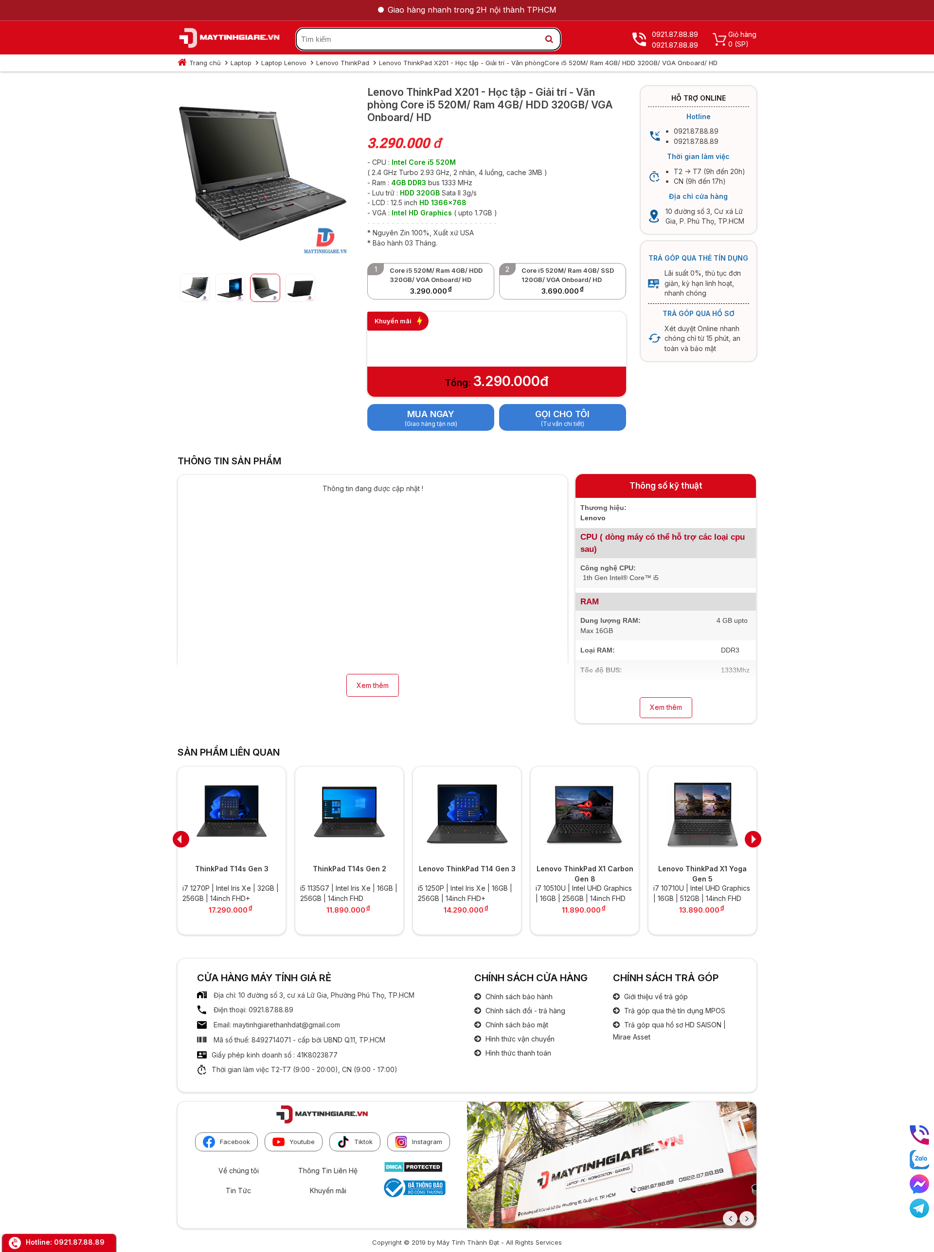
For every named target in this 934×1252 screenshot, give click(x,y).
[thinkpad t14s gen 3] (231, 814)
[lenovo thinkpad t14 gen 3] (467, 814)
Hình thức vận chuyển (519, 1039)
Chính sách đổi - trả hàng (524, 1010)
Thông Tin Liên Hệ (328, 1170)
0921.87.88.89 (79, 1242)
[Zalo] (919, 1159)
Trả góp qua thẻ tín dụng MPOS (673, 1010)
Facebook (235, 1142)
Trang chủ (205, 63)
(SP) (742, 44)
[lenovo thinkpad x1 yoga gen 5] (702, 814)
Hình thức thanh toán (517, 1053)
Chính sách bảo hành (518, 996)
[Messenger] (919, 1184)
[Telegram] (919, 1208)
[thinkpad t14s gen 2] (349, 814)
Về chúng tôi (238, 1170)
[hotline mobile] (919, 1135)
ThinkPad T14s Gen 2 (349, 868)
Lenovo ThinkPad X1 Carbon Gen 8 (585, 873)
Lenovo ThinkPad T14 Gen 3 (467, 868)
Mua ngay (430, 414)
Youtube (302, 1142)
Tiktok (363, 1142)
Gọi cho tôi (562, 414)
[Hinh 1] (262, 258)
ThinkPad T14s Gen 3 (232, 868)
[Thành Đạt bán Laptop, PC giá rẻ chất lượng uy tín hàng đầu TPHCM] (230, 39)
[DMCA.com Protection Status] (413, 1170)
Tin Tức (238, 1190)
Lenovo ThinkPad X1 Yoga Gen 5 (702, 873)
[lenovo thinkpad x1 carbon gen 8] (585, 814)
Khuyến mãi (328, 1190)
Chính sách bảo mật (516, 1025)
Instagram (427, 1142)
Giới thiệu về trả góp (655, 996)
